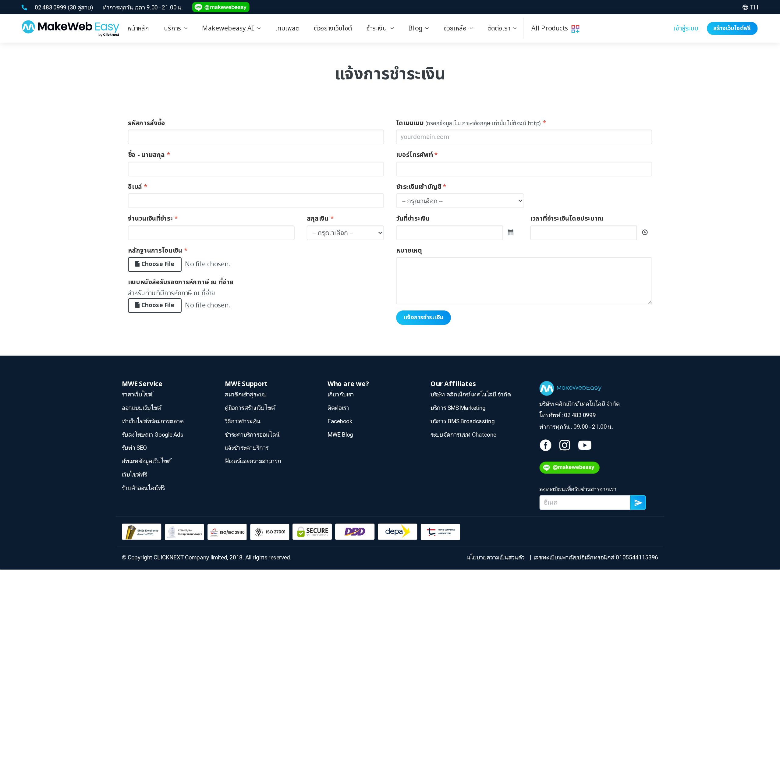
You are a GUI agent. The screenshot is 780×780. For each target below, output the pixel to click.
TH (754, 7)
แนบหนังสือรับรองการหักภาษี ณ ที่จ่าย (181, 282)
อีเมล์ (135, 186)
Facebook (340, 421)
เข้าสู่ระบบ (686, 28)
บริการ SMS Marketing (458, 408)
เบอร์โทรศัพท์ (414, 155)
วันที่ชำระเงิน (413, 218)
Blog (416, 28)
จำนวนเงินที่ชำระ (150, 218)
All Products (551, 28)
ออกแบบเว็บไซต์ (141, 408)
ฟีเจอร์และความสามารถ (253, 461)
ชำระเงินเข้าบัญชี (418, 186)
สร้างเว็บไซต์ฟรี (732, 28)
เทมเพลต (287, 28)
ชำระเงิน (378, 28)
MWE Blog (340, 434)
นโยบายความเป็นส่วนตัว (497, 557)
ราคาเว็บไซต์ (137, 394)
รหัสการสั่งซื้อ (146, 123)
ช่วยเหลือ (456, 28)
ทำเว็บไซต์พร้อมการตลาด (153, 421)
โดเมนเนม (410, 123)
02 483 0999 (51, 7)
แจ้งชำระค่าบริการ (247, 448)
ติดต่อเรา (500, 28)
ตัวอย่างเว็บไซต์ (333, 28)
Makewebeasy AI (229, 28)
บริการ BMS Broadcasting (463, 421)
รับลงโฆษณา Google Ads (152, 434)
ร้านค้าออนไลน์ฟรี (143, 487)
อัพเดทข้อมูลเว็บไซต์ (146, 461)
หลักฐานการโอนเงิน (155, 250)
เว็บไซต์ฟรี (134, 474)
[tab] (176, 28)
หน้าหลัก (138, 28)
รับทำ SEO (134, 448)
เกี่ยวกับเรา (341, 394)
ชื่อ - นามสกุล (146, 155)
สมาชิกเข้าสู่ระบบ (246, 394)
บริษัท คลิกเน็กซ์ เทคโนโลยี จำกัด (471, 394)
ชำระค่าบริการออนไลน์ (252, 434)
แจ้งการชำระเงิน (423, 317)
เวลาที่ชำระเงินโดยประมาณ (567, 218)
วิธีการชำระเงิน (243, 421)
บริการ (174, 28)
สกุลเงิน (318, 218)
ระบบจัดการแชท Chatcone (463, 434)
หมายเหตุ (409, 250)
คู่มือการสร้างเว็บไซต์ (250, 408)
